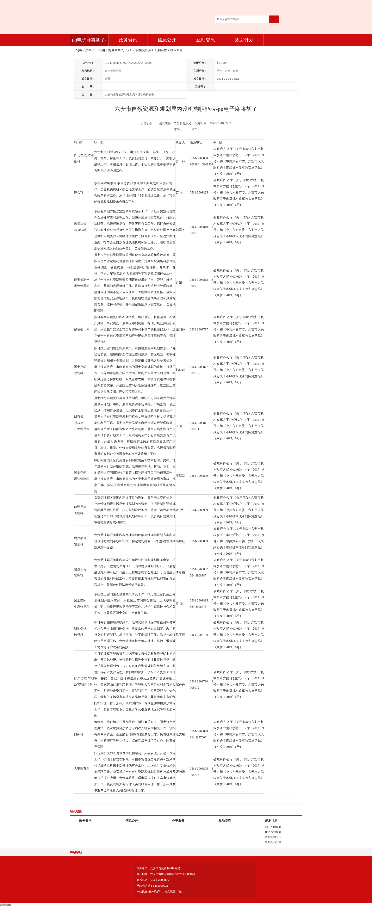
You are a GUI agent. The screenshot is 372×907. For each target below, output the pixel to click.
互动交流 (205, 39)
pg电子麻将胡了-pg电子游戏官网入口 (89, 41)
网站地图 (5, 904)
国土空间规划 (273, 827)
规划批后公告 (273, 842)
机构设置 (161, 50)
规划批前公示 (273, 837)
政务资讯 (128, 39)
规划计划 (244, 39)
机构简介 (176, 50)
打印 (194, 129)
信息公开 (167, 39)
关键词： (200, 86)
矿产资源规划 (273, 832)
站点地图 (169, 891)
